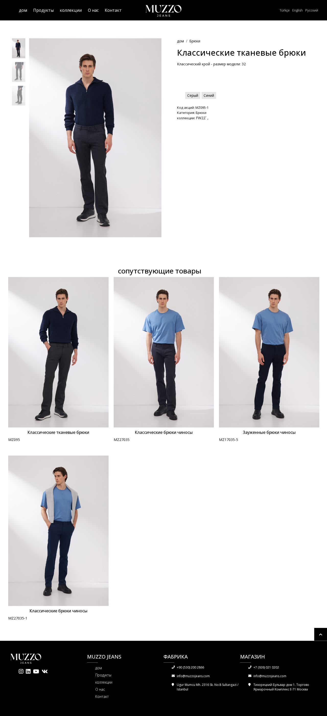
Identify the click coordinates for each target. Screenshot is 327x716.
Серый (192, 95)
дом (23, 10)
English (297, 10)
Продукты (43, 10)
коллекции (71, 10)
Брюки (194, 41)
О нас (93, 10)
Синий (209, 95)
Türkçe (284, 10)
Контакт (113, 10)
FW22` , (202, 117)
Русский (311, 10)
